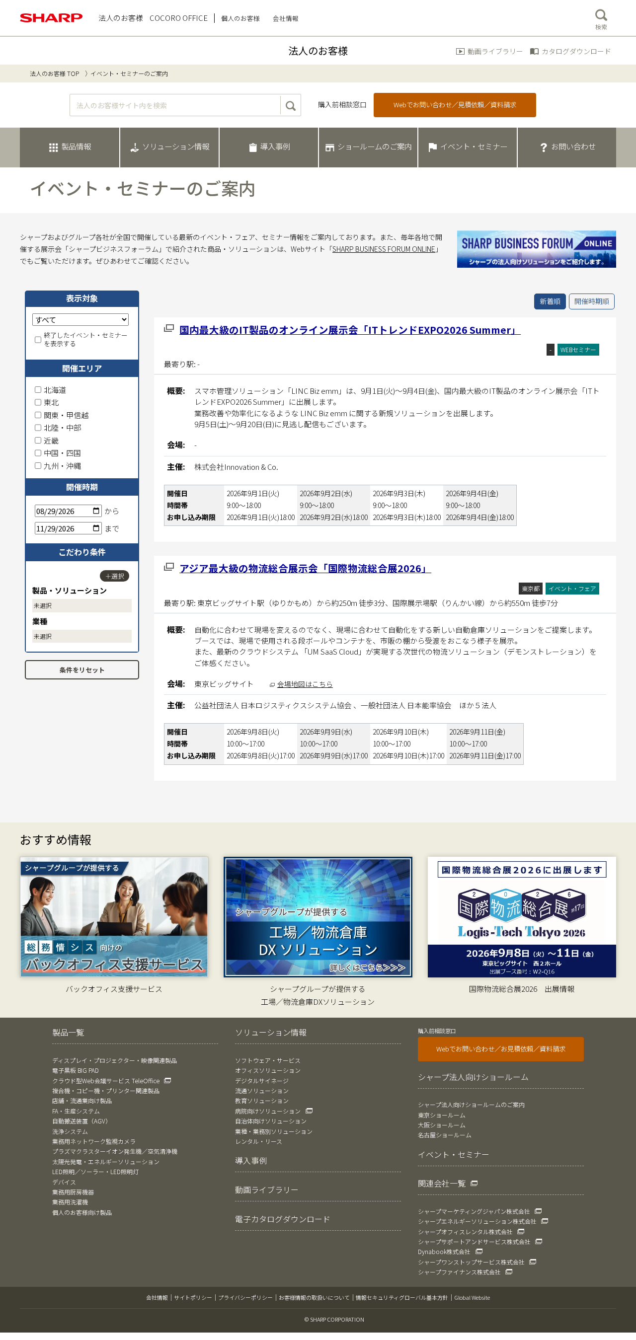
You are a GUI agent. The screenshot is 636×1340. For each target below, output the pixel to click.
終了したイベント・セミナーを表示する (86, 339)
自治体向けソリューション (271, 1121)
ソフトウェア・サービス (268, 1060)
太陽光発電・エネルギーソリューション (105, 1161)
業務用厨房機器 (73, 1192)
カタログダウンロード (576, 51)
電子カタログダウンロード (282, 1219)
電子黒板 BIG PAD (75, 1070)
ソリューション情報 (271, 1032)
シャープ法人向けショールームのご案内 (471, 1104)
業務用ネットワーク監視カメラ (94, 1141)
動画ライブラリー (495, 51)
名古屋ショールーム (445, 1134)
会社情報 (157, 1297)
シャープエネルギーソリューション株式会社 (477, 1221)
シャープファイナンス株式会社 (459, 1271)
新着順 (550, 301)
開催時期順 (591, 301)
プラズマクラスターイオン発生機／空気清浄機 (114, 1151)
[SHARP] (51, 18)
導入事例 (251, 1160)
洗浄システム (70, 1131)
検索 (601, 26)
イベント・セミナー (453, 1154)
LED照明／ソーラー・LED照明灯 (95, 1171)
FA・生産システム (76, 1111)
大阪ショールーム (442, 1124)
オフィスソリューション (268, 1070)
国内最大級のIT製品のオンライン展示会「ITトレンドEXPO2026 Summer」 (350, 329)
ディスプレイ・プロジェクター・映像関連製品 (114, 1060)
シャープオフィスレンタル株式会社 (465, 1231)
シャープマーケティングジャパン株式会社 (474, 1211)
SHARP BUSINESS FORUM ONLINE (383, 249)
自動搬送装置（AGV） (81, 1121)
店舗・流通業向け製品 (82, 1100)
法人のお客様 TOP (54, 73)
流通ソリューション (262, 1090)
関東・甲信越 (66, 415)
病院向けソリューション (268, 1111)
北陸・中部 (62, 427)
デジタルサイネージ (262, 1080)
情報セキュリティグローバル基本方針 (402, 1297)
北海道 (55, 389)
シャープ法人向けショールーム (473, 1077)
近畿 (51, 440)
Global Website (472, 1297)
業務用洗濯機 (70, 1201)
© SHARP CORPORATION (334, 1319)
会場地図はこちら (305, 684)
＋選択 (114, 576)
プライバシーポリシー (245, 1297)
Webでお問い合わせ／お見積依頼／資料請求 (500, 1048)
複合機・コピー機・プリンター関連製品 (105, 1090)
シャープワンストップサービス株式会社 (471, 1262)
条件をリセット (82, 669)
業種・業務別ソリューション (274, 1131)
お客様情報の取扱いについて (314, 1297)
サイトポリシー (193, 1297)
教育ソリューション (262, 1100)
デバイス (64, 1182)
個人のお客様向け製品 (82, 1212)
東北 (51, 402)
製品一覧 (68, 1032)
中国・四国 (62, 452)
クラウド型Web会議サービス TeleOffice (105, 1080)
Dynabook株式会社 (444, 1251)
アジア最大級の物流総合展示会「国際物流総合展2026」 (305, 568)
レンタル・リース (258, 1141)
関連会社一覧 (442, 1183)
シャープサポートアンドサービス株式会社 (474, 1241)
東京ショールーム (442, 1115)
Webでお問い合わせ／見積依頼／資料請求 (455, 104)
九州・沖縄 (62, 465)
